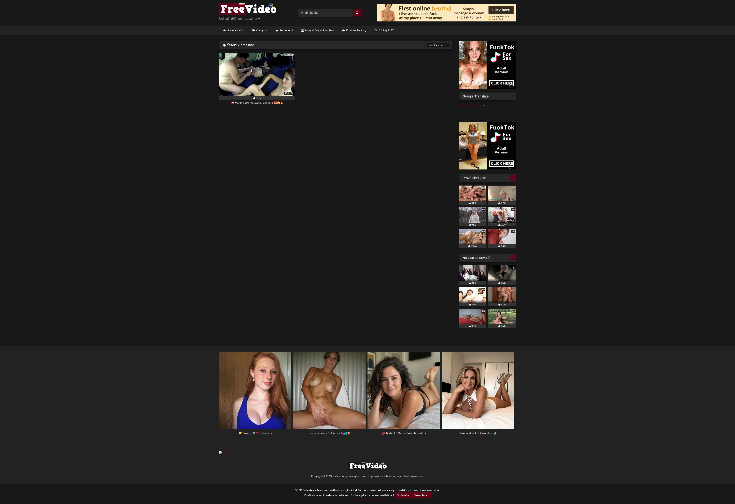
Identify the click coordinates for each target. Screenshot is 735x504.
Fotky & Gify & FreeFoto (319, 30)
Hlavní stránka (235, 30)
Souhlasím (403, 495)
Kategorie (262, 30)
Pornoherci (286, 30)
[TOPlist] (225, 453)
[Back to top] (723, 492)
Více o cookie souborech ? (367, 500)
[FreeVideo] (247, 9)
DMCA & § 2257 (384, 30)
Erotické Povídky (356, 30)
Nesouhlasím (421, 495)
